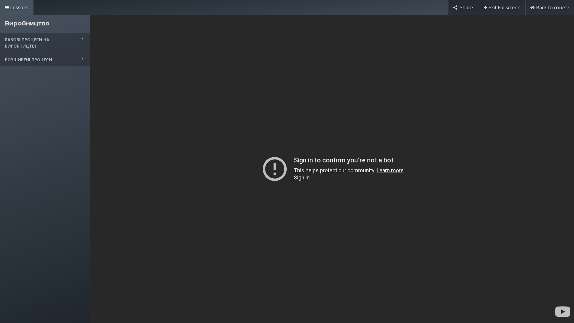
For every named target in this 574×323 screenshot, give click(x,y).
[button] (45, 42)
